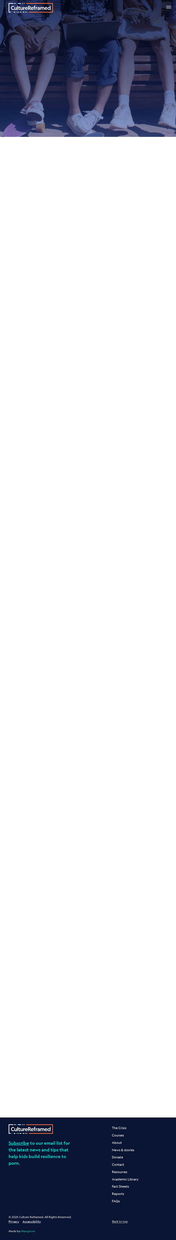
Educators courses (84, 484)
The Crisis (119, 1128)
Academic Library (125, 1179)
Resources (119, 1172)
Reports (118, 1194)
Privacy (14, 1221)
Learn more (22, 326)
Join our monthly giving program (130, 830)
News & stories (123, 1150)
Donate (117, 1157)
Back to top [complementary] (120, 1221)
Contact (118, 1164)
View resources (136, 484)
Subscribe (19, 1143)
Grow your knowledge (120, 570)
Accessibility (32, 1221)
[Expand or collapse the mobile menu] (169, 7)
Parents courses (27, 496)
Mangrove (28, 1231)
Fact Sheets (120, 1186)
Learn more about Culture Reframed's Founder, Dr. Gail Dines (137, 258)
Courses (118, 1135)
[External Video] (139, 225)
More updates (85, 1091)
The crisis (85, 119)
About (117, 1142)
